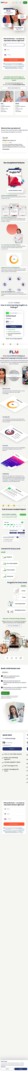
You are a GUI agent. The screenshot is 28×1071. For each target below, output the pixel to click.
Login (20, 2)
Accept (20, 1068)
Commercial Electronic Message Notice (14, 67)
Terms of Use (21, 64)
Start (25, 2)
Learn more (3, 1066)
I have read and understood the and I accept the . (14, 64)
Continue (11, 749)
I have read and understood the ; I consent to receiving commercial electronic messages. (14, 67)
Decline (7, 1068)
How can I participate (13, 625)
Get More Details (13, 60)
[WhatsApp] (13, 2)
